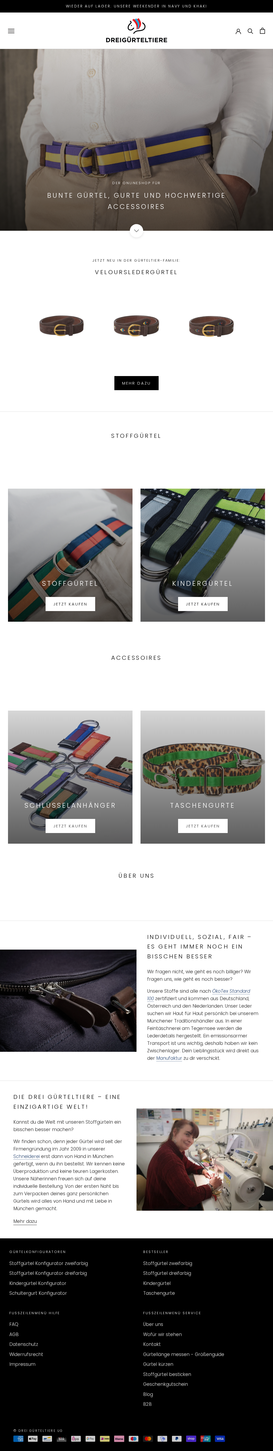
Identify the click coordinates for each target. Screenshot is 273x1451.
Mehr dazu (136, 383)
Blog (148, 1394)
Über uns (153, 1324)
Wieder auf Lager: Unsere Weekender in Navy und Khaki (136, 6)
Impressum (22, 1364)
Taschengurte (159, 1293)
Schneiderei (26, 1156)
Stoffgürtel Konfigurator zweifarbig (48, 1263)
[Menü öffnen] (11, 30)
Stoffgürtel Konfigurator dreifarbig (48, 1273)
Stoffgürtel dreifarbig (167, 1273)
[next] (256, 319)
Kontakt (152, 1344)
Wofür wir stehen (162, 1334)
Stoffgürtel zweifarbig (167, 1263)
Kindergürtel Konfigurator (37, 1283)
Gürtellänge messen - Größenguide (183, 1354)
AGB (14, 1334)
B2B (147, 1404)
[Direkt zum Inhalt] (136, 230)
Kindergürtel (157, 1283)
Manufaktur (169, 1058)
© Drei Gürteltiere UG (38, 1430)
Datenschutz (23, 1344)
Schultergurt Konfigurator (38, 1293)
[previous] (17, 319)
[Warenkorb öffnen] (262, 31)
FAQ (13, 1324)
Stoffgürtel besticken (167, 1374)
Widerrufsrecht (26, 1354)
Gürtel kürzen (158, 1364)
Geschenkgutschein (165, 1384)
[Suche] (250, 31)
